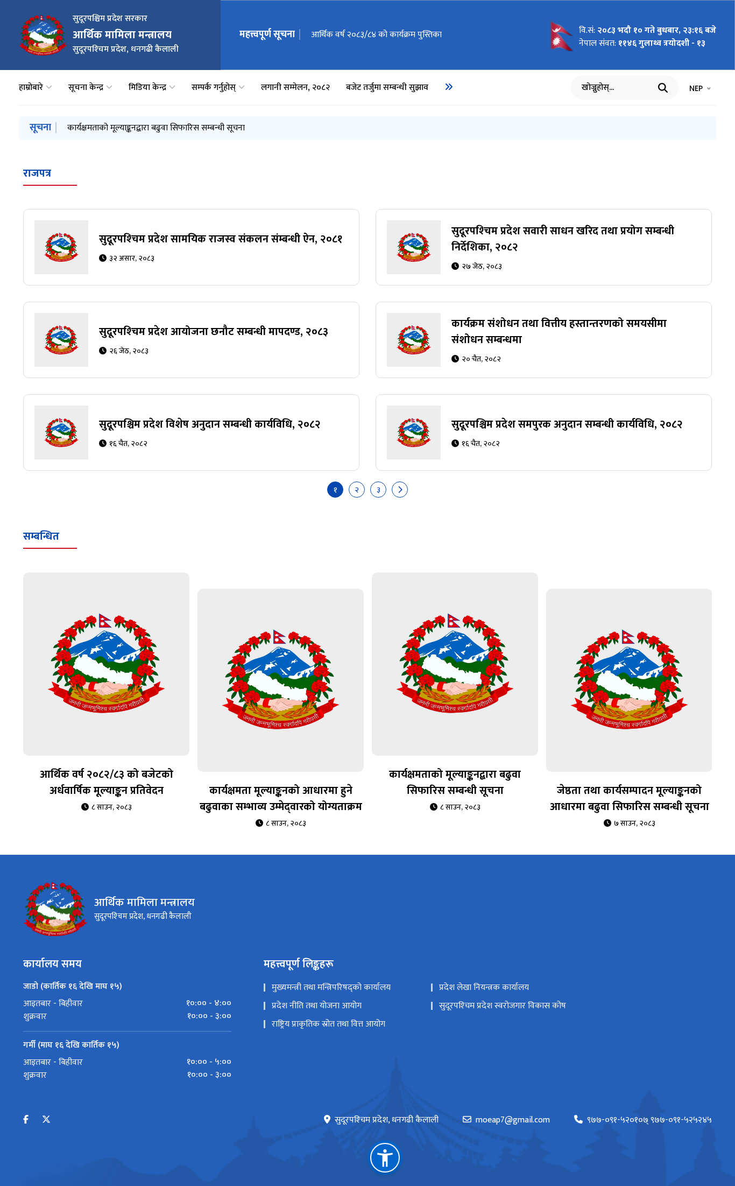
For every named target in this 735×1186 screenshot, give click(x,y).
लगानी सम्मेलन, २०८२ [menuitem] (295, 87)
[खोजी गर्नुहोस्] (663, 88)
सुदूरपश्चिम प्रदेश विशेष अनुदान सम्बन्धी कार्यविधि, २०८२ (210, 424)
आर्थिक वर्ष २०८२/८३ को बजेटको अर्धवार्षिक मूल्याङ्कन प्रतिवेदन (106, 782)
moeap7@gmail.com (513, 1120)
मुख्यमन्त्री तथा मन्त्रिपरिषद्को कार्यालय (331, 987)
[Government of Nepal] (43, 35)
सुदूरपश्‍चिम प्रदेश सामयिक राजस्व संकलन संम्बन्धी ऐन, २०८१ (405, 34)
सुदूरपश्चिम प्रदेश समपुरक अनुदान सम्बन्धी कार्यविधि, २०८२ (567, 424)
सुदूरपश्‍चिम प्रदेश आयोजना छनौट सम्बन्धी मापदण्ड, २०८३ (213, 332)
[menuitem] (448, 86)
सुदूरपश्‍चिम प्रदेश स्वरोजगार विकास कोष (502, 1006)
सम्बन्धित (41, 536)
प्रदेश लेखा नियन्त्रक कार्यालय (484, 987)
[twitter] (46, 1120)
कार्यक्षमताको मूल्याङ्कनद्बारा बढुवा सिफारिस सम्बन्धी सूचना (455, 782)
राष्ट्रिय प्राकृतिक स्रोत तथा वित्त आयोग (328, 1024)
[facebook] (26, 1120)
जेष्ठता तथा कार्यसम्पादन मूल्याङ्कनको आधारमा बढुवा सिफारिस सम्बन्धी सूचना (629, 799)
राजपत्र (37, 173)
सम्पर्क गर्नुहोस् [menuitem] (214, 87)
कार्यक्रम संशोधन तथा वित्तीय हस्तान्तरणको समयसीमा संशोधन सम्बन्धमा (559, 332)
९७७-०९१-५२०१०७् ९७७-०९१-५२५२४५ (649, 1120)
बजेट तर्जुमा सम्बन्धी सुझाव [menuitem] (387, 87)
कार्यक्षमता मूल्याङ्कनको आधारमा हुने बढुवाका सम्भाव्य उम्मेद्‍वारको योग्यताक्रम (281, 799)
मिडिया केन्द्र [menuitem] (147, 87)
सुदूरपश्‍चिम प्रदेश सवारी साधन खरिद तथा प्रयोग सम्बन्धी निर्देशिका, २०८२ (562, 239)
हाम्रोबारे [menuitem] (31, 87)
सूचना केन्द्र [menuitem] (85, 87)
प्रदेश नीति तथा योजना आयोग (317, 1006)
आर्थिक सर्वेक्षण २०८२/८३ (106, 128)
